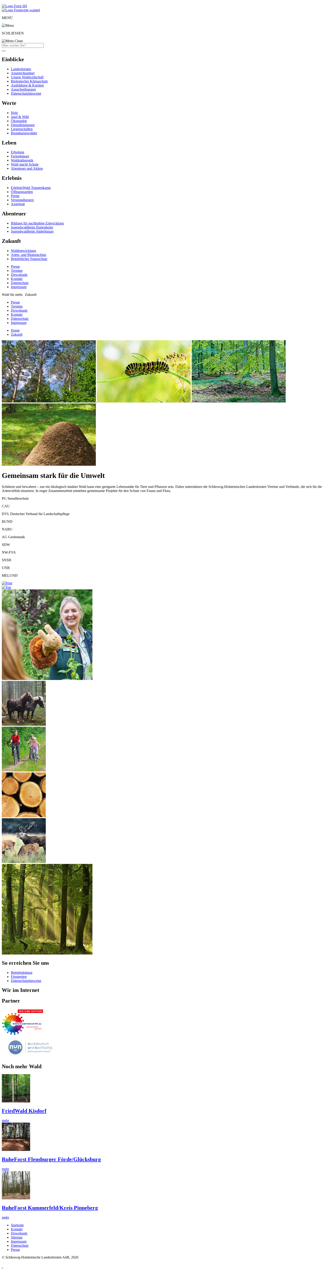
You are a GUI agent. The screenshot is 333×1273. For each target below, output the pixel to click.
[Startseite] (14, 6)
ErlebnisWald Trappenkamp (31, 188)
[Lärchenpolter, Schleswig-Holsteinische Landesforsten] (24, 816)
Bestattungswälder (24, 133)
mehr (5, 1120)
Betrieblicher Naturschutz (29, 259)
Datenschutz (20, 283)
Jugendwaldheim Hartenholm (32, 227)
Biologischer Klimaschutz (29, 81)
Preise (15, 196)
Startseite (17, 1225)
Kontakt (16, 279)
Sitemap (16, 1237)
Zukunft (16, 334)
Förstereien (19, 977)
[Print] (7, 583)
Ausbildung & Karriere (27, 85)
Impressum (19, 287)
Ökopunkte (19, 121)
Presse (15, 266)
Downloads (19, 275)
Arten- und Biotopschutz (28, 255)
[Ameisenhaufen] (49, 464)
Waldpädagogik (22, 160)
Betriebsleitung (21, 972)
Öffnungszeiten (22, 192)
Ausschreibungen (23, 89)
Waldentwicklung (23, 251)
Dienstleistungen (23, 125)
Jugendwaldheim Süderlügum (32, 231)
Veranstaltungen (22, 200)
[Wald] (49, 401)
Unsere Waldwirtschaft (27, 77)
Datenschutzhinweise (26, 93)
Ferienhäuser (20, 156)
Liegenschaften (22, 129)
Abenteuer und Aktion (27, 168)
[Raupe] (144, 401)
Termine (17, 270)
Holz (14, 113)
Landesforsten (21, 69)
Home (15, 330)
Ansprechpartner (23, 73)
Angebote (18, 204)
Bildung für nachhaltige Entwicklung (37, 223)
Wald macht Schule (25, 164)
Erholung (17, 152)
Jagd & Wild (20, 117)
